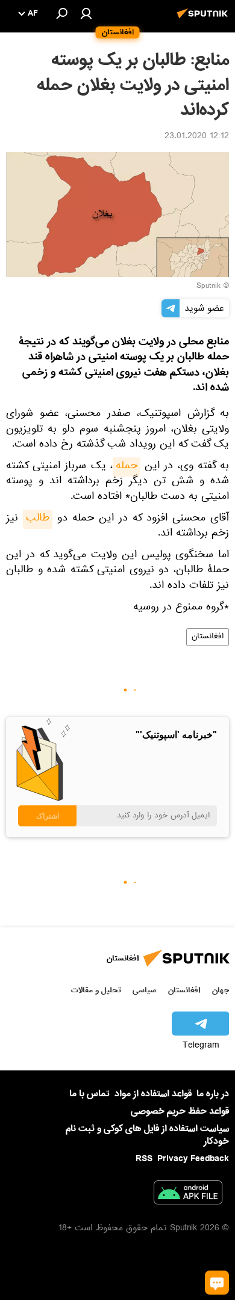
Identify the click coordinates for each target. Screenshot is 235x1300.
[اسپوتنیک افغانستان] (204, 19)
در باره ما (212, 1093)
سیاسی (144, 990)
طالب (37, 519)
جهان (220, 990)
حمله (126, 467)
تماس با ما (89, 1094)
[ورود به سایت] (86, 13)
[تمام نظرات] (217, 1283)
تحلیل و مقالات (96, 990)
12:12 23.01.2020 (196, 137)
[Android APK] (188, 1194)
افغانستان (208, 637)
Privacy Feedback (193, 1159)
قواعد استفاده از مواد (153, 1093)
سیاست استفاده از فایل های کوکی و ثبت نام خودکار (147, 1135)
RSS (144, 1158)
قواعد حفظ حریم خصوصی (180, 1111)
